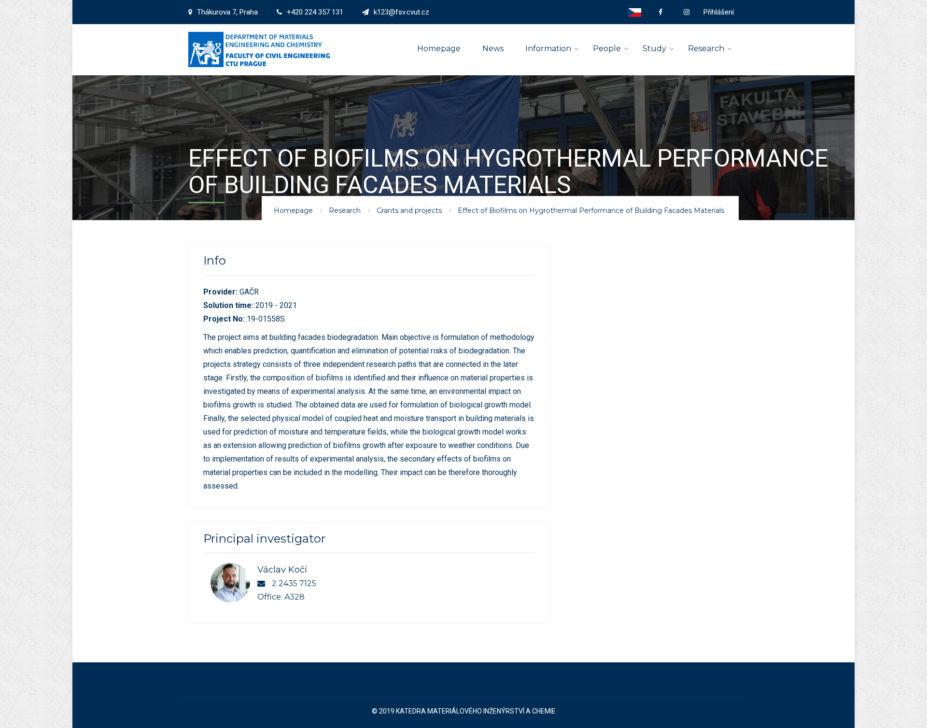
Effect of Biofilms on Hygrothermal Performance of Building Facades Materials (591, 210)
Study (654, 48)
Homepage (439, 48)
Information (548, 48)
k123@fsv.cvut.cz (401, 12)
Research (706, 48)
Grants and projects (409, 210)
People (607, 48)
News (493, 48)
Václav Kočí (282, 569)
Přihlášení (718, 12)
